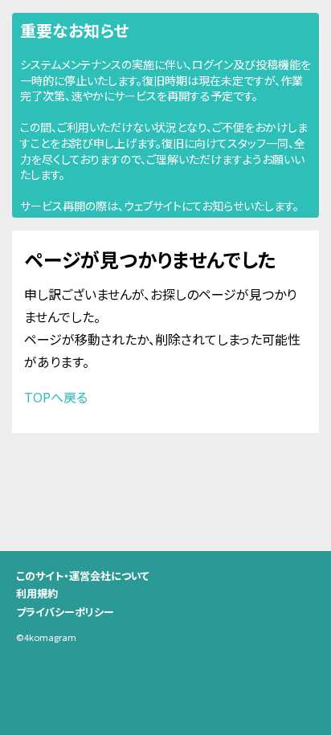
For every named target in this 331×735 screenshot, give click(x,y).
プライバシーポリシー (65, 611)
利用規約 (37, 593)
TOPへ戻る (56, 396)
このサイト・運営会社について (82, 575)
